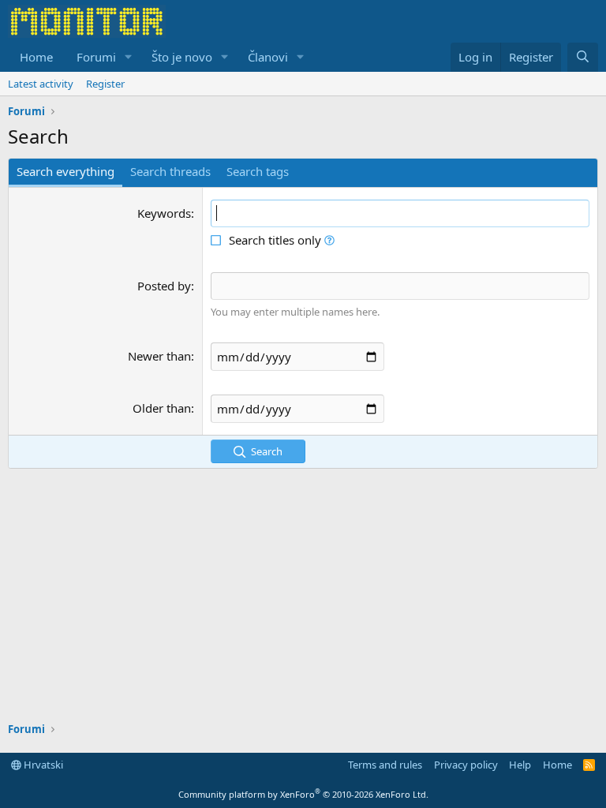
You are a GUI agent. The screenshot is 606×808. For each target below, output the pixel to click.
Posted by (164, 286)
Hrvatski (42, 765)
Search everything (65, 171)
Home (36, 57)
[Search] (582, 57)
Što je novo (182, 57)
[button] (129, 57)
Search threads (170, 171)
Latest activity (40, 84)
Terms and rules (385, 765)
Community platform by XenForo (303, 794)
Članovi (268, 57)
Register (105, 84)
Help (520, 765)
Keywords (164, 213)
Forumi (96, 57)
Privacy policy (466, 765)
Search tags (257, 171)
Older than (162, 408)
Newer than (159, 356)
